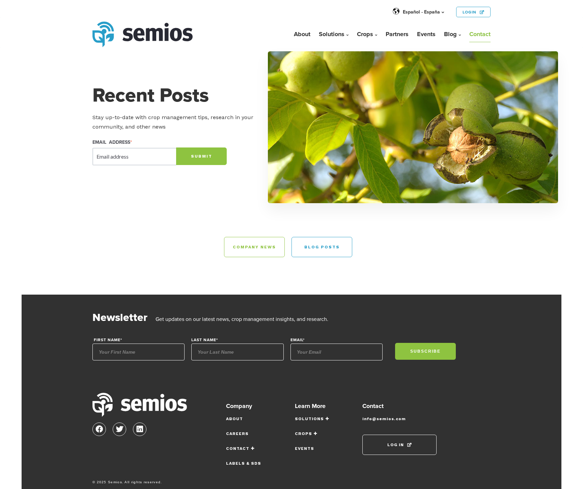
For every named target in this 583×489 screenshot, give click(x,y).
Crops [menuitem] (365, 34)
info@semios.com (384, 418)
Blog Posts (322, 247)
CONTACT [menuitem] (237, 448)
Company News (254, 247)
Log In (395, 444)
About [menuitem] (302, 34)
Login (469, 12)
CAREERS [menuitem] (237, 433)
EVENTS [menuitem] (304, 448)
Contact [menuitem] (480, 34)
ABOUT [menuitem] (234, 418)
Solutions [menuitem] (331, 34)
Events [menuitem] (426, 34)
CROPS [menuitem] (303, 433)
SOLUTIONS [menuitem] (309, 418)
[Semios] (139, 406)
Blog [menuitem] (450, 34)
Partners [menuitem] (397, 34)
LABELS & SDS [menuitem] (243, 463)
